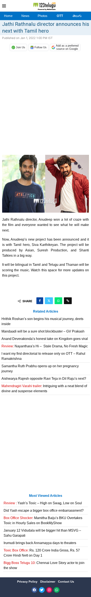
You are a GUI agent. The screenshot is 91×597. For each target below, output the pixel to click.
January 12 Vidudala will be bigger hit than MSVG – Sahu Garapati (42, 533)
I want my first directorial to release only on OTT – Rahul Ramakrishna (43, 356)
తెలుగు (77, 16)
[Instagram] (49, 590)
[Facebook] (34, 590)
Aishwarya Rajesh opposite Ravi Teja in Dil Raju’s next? (43, 378)
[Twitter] (42, 590)
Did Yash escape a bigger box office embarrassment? (44, 510)
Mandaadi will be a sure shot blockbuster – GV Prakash (42, 331)
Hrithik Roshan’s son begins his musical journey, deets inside (42, 321)
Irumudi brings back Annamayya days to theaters (40, 543)
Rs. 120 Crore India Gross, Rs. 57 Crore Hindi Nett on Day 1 (42, 553)
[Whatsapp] (56, 590)
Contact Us (66, 581)
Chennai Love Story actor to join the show (44, 565)
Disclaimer (48, 581)
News (25, 16)
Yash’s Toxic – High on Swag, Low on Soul (43, 503)
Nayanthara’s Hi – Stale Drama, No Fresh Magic (44, 346)
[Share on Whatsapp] (58, 300)
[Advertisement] (45, 104)
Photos (42, 16)
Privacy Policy (27, 581)
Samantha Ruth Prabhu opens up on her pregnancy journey (40, 368)
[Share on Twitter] (49, 300)
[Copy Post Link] (68, 300)
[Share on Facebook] (39, 300)
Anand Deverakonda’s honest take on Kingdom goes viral (44, 339)
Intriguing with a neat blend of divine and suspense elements (44, 388)
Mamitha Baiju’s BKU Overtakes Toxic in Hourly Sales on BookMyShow (43, 520)
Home (8, 16)
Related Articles (45, 311)
